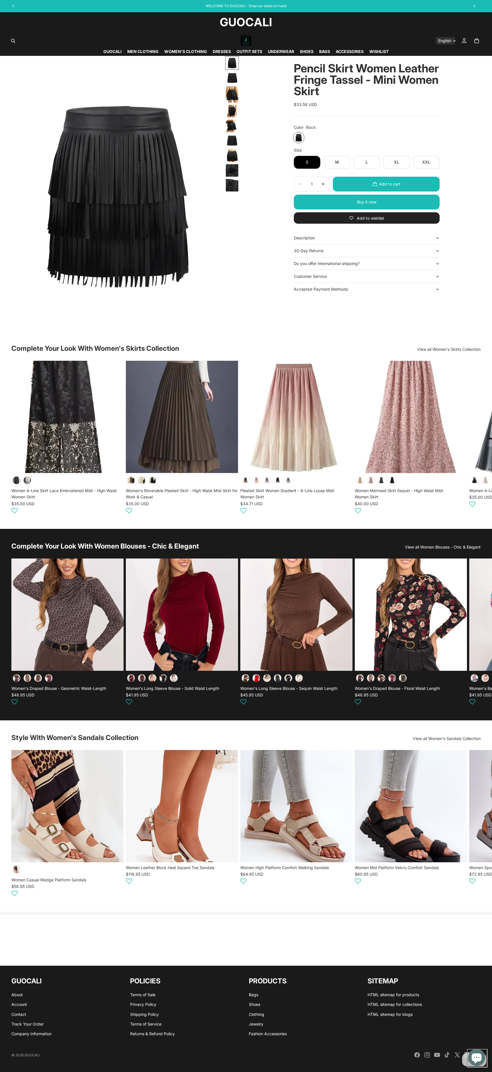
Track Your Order (27, 1024)
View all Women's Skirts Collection (449, 349)
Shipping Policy (144, 1014)
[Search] (13, 40)
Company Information (31, 1034)
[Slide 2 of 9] (232, 78)
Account (19, 1004)
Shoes (254, 1004)
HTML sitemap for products (393, 994)
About (17, 994)
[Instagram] (427, 1054)
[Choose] (115, 464)
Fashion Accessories (268, 1034)
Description (304, 237)
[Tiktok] (447, 1054)
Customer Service (310, 276)
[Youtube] (437, 1054)
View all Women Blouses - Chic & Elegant (443, 547)
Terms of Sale (142, 994)
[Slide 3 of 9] (232, 94)
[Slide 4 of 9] (232, 111)
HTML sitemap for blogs (390, 1014)
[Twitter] (457, 1054)
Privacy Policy (143, 1004)
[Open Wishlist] (14, 510)
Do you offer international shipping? (327, 263)
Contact (18, 1014)
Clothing (256, 1014)
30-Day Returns (308, 250)
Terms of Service (145, 1024)
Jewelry (256, 1024)
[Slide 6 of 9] (232, 140)
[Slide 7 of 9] (232, 155)
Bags (253, 994)
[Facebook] (417, 1054)
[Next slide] (474, 438)
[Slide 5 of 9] (232, 126)
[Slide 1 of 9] (232, 63)
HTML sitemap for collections (395, 1004)
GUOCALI (32, 1055)
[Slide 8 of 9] (232, 170)
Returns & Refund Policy (152, 1034)
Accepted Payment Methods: (321, 289)
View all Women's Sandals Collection (447, 738)
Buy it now (366, 201)
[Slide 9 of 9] (232, 185)
